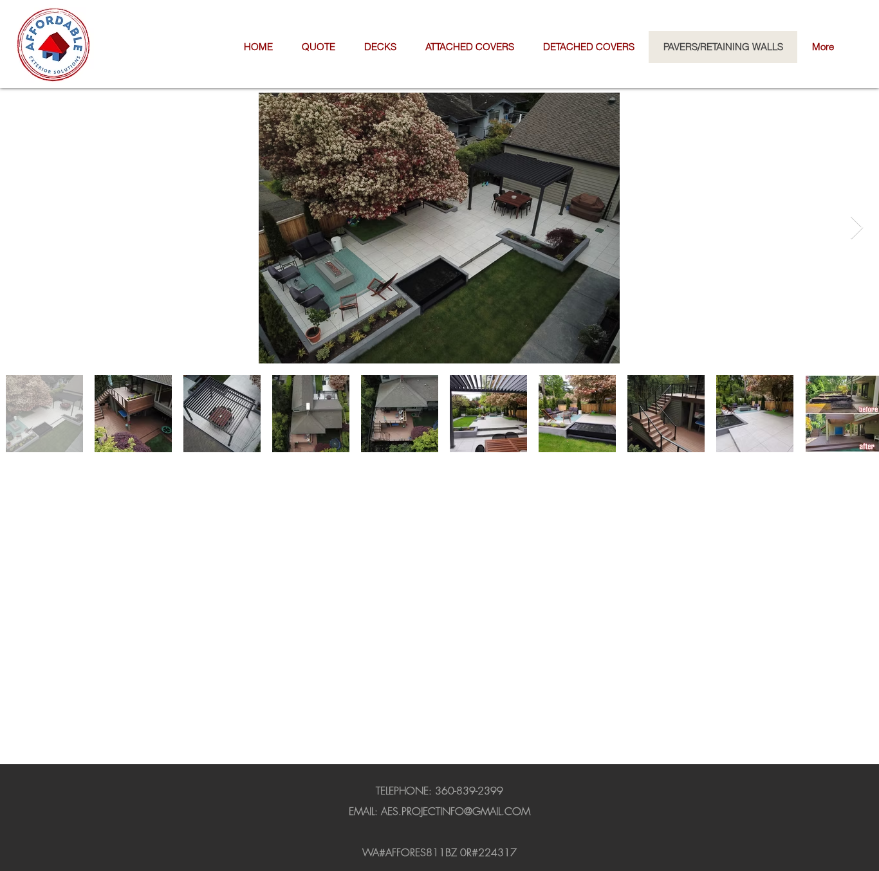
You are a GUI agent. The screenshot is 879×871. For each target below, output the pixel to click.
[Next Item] (856, 228)
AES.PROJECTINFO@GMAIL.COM (455, 811)
